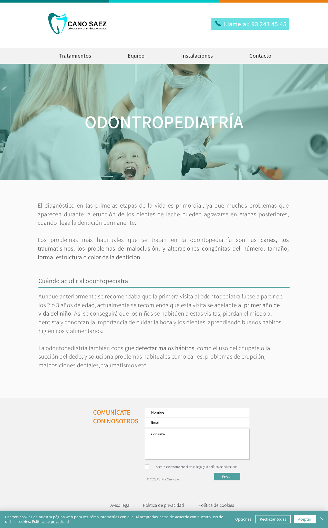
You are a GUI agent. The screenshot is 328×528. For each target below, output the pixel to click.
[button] (75, 55)
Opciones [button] (243, 519)
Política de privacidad (50, 521)
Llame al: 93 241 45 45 (255, 24)
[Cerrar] (322, 519)
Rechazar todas (273, 519)
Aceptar (304, 519)
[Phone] (218, 23)
